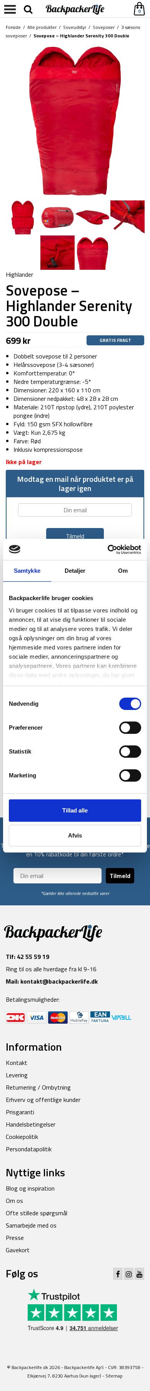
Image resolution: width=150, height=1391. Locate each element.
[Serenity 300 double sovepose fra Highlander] (75, 120)
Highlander (19, 274)
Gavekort (18, 1250)
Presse (15, 1237)
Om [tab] (123, 570)
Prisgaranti (20, 1112)
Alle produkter (42, 27)
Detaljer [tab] (75, 570)
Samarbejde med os (31, 1225)
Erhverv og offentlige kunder (43, 1099)
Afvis (75, 835)
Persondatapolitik (29, 1149)
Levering (17, 1075)
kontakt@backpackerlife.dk (59, 981)
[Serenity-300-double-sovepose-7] (57, 252)
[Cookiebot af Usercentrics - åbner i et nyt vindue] (108, 550)
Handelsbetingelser (30, 1124)
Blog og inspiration (30, 1188)
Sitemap (114, 1375)
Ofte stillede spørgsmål (36, 1213)
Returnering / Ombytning (38, 1087)
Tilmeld (120, 875)
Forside (13, 27)
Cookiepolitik (22, 1136)
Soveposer (104, 27)
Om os (14, 1200)
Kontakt (16, 1062)
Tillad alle (75, 810)
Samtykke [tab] (27, 570)
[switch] (130, 728)
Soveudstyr (74, 27)
